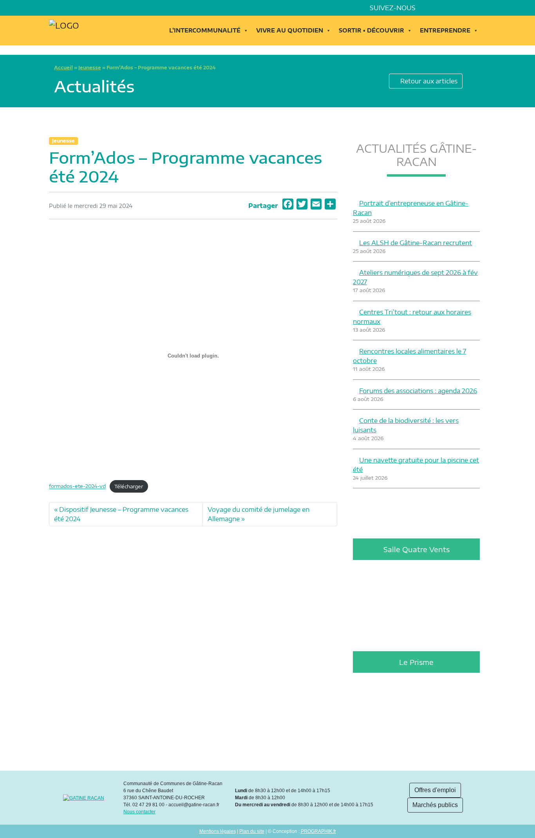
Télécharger (128, 486)
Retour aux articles (428, 81)
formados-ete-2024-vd (77, 486)
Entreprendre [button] (445, 30)
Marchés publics (435, 805)
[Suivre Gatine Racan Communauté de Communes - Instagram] (450, 8)
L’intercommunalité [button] (204, 30)
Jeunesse (89, 67)
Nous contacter (139, 812)
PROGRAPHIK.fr (318, 831)
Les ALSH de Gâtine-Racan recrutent (415, 243)
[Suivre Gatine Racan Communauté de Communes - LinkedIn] (439, 8)
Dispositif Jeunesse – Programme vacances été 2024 (121, 514)
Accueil (63, 67)
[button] (483, 8)
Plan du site (251, 831)
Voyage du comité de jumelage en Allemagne (258, 514)
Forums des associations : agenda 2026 (418, 391)
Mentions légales (217, 831)
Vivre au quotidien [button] (289, 30)
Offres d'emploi (435, 790)
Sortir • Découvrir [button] (371, 30)
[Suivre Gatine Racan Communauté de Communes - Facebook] (428, 8)
